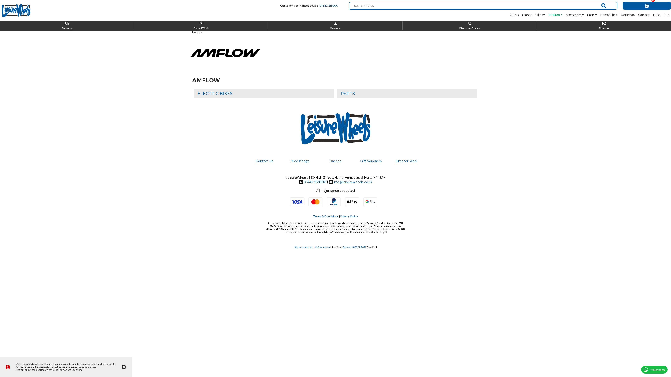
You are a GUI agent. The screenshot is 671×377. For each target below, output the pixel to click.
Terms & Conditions (325, 216)
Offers (514, 15)
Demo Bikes (608, 15)
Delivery (67, 25)
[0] (647, 6)
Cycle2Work (201, 25)
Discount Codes (469, 25)
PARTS (348, 93)
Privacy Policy (349, 216)
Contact (644, 15)
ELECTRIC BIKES (214, 93)
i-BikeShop (336, 247)
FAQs (656, 15)
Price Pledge (299, 161)
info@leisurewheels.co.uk (353, 182)
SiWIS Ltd (372, 247)
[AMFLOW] (225, 69)
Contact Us (264, 161)
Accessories (574, 15)
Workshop (627, 15)
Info (666, 15)
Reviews (335, 25)
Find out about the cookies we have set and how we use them (49, 369)
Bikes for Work (406, 161)
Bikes (539, 15)
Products (197, 32)
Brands (527, 15)
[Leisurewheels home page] (16, 10)
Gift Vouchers (371, 161)
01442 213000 (328, 6)
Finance (604, 25)
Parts (591, 15)
